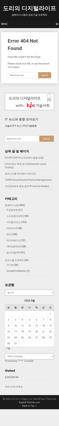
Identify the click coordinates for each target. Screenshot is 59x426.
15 (50, 325)
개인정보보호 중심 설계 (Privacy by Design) (27, 186)
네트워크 (11, 228)
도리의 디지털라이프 (29, 8)
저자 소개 (10, 386)
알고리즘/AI (13, 252)
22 (50, 331)
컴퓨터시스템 (12, 205)
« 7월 (7, 348)
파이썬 (10, 265)
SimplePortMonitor (16, 271)
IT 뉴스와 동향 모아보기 (21, 119)
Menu (4, 24)
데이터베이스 (13, 240)
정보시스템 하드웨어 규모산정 (20, 173)
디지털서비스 (13, 222)
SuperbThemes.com (29, 402)
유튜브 (19, 386)
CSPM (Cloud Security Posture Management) (28, 180)
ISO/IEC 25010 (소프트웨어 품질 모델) (24, 157)
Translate (29, 361)
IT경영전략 (12, 210)
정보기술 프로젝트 (14, 260)
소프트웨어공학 (15, 216)
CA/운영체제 (13, 246)
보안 (9, 234)
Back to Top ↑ (29, 405)
